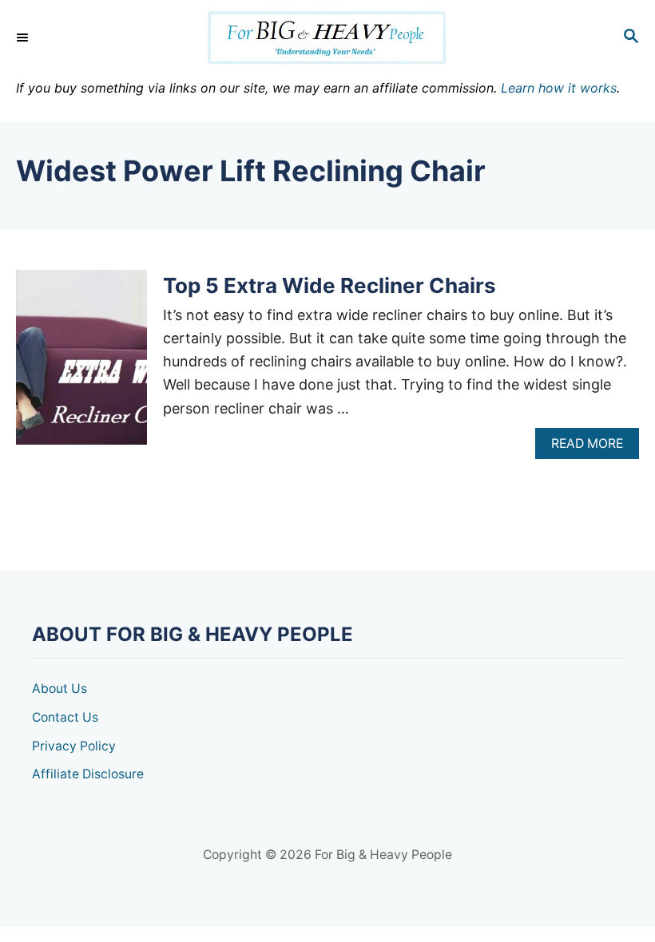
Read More (592, 447)
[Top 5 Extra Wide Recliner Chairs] (81, 364)
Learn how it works (559, 88)
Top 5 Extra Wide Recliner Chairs (329, 285)
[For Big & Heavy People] (327, 38)
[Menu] (24, 37)
